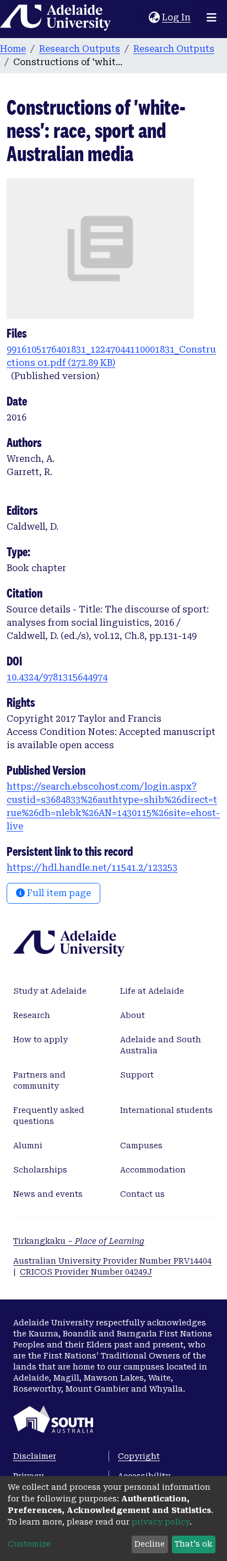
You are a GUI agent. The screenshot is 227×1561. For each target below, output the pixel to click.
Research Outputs (79, 49)
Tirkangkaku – (78, 1241)
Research (31, 1015)
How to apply (40, 1039)
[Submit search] (140, 17)
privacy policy (161, 1521)
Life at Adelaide (152, 991)
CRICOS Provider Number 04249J (86, 1271)
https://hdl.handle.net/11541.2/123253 (92, 867)
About (132, 1015)
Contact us (142, 1194)
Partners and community (39, 1080)
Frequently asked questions (48, 1116)
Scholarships (40, 1169)
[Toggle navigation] (211, 18)
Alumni (27, 1145)
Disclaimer (34, 1456)
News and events (48, 1194)
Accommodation (153, 1169)
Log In (177, 17)
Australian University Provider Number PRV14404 (112, 1260)
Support (137, 1074)
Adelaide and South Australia (160, 1045)
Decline (149, 1543)
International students (166, 1110)
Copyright (139, 1456)
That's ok (193, 1543)
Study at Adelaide (50, 991)
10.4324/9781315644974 (57, 677)
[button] (154, 17)
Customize (29, 1543)
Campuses (141, 1145)
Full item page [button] (58, 893)
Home (13, 49)
